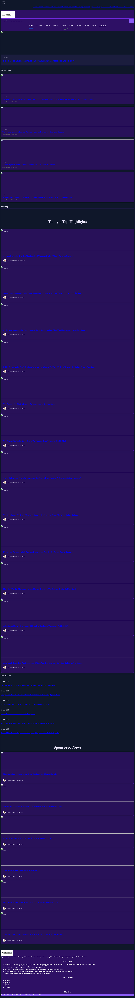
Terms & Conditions (14, 995)
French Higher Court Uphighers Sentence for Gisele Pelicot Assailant (28, 165)
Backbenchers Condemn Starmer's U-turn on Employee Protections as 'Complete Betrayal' (37, 197)
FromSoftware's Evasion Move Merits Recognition (18, 714)
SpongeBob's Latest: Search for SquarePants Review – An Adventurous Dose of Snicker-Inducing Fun (42, 293)
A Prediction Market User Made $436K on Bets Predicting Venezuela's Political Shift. (36, 626)
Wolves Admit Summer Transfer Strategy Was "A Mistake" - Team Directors (28, 966)
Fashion (63, 26)
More (94, 26)
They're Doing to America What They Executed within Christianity (40, 7)
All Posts (39, 26)
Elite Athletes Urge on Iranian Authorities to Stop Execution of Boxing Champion (28, 685)
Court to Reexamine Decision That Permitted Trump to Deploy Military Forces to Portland (38, 256)
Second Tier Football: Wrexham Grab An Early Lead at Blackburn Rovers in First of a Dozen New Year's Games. (39, 971)
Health (87, 26)
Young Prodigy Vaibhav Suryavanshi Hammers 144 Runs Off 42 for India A (27, 973)
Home (31, 26)
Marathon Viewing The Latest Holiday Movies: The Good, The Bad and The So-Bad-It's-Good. (39, 589)
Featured (71, 26)
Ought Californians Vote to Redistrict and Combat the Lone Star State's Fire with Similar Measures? (42, 478)
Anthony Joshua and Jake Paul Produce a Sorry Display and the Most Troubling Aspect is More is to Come (44, 330)
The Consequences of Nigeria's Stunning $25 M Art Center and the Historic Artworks (89, 7)
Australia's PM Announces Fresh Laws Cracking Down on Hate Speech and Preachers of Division (34, 969)
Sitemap (22, 995)
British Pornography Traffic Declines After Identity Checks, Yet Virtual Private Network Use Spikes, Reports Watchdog (49, 367)
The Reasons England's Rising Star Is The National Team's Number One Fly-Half (34, 441)
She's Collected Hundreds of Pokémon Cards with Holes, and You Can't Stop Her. (28, 723)
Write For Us (4, 995)
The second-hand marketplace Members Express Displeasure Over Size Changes (33, 132)
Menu (69, 29)
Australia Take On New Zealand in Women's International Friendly (25, 968)
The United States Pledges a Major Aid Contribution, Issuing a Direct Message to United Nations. (40, 515)
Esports (55, 26)
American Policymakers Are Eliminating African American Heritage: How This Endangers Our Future (42, 663)
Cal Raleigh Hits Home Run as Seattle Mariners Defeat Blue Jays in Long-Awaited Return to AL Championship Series (47, 99)
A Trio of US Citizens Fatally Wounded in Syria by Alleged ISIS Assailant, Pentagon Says (30, 733)
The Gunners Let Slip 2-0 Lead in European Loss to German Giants (29, 404)
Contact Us (102, 26)
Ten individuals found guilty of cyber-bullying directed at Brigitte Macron (25, 704)
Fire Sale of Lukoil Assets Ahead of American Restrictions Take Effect (38, 60)
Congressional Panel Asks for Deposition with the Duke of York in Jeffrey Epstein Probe (30, 695)
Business (47, 26)
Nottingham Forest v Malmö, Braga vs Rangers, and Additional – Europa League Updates (37, 552)
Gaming (79, 26)
